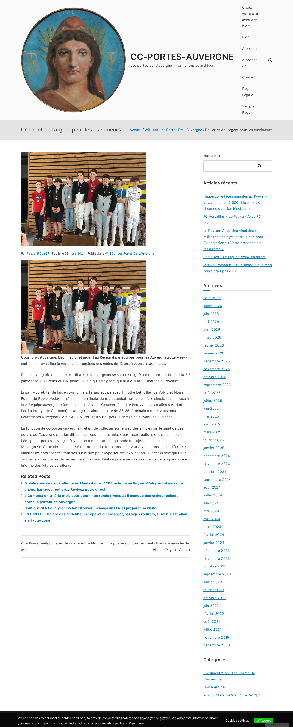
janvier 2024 (213, 542)
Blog (246, 37)
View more (136, 723)
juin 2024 (211, 503)
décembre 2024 (216, 456)
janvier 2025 (213, 448)
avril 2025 (211, 424)
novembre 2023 (216, 558)
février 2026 (213, 345)
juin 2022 (211, 605)
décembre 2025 (216, 361)
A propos (249, 48)
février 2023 (213, 590)
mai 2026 (211, 322)
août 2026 (212, 298)
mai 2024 (211, 511)
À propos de (249, 63)
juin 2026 (211, 314)
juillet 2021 (212, 629)
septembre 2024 (217, 479)
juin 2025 (211, 408)
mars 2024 (212, 527)
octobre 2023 (214, 566)
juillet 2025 (212, 400)
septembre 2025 (217, 385)
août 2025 (212, 393)
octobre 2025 (214, 377)
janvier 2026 (213, 353)
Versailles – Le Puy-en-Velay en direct (234, 257)
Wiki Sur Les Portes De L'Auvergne (129, 253)
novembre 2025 (216, 369)
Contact (248, 77)
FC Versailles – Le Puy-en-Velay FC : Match (233, 219)
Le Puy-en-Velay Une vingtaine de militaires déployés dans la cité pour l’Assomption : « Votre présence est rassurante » (233, 239)
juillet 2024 (212, 495)
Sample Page (248, 109)
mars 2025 (212, 432)
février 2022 (213, 613)
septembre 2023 (217, 574)
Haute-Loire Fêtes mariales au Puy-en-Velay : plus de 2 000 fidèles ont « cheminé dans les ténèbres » (235, 202)
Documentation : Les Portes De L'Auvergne (229, 676)
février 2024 (213, 534)
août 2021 (211, 621)
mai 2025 (211, 416)
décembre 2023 (216, 550)
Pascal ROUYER (38, 253)
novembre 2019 (216, 637)
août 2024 (212, 487)
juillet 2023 (212, 582)
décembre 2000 (216, 645)
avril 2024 (211, 519)
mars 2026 (212, 337)
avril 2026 (211, 329)
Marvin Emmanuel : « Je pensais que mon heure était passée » (237, 268)
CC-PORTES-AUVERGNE (182, 56)
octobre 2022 (214, 598)
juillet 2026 (212, 306)
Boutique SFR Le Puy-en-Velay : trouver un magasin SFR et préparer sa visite (90, 508)
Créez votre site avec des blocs (250, 16)
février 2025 (213, 440)
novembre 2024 (216, 464)
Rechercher (212, 155)
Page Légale (247, 91)
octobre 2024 (214, 471)
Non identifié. (214, 687)
